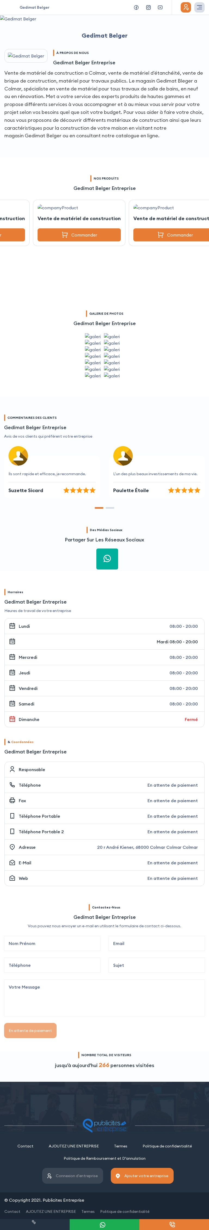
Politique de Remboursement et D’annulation (105, 1158)
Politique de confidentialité (167, 1146)
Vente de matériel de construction (79, 218)
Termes (120, 1146)
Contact (25, 1146)
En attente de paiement (30, 1030)
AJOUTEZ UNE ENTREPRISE (74, 1146)
